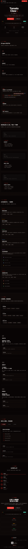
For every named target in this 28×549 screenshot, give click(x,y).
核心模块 (7, 2)
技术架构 (10, 2)
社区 (14, 2)
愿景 (15, 2)
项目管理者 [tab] (15, 424)
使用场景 (12, 2)
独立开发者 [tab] (4, 424)
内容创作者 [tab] (9, 424)
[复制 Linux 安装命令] (25, 23)
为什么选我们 (4, 2)
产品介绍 (2, 2)
